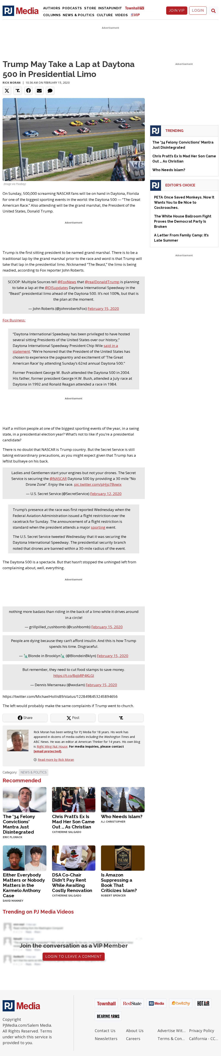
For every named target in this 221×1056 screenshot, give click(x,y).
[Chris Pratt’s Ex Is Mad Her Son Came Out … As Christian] (74, 799)
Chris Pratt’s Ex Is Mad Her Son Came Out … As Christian (73, 821)
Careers (133, 1038)
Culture (105, 15)
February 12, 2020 (106, 493)
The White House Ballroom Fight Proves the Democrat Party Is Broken (182, 221)
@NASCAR (58, 478)
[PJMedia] (21, 10)
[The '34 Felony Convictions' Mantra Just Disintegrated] (24, 799)
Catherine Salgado (66, 832)
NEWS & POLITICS (33, 772)
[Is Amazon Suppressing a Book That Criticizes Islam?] (123, 857)
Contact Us (105, 1030)
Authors (51, 8)
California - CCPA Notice (203, 1038)
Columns (52, 15)
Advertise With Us (172, 1030)
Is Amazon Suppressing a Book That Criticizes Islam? (119, 882)
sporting (98, 527)
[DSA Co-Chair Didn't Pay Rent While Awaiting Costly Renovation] (74, 857)
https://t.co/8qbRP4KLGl (73, 675)
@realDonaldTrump (102, 281)
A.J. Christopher (113, 821)
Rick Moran (12, 82)
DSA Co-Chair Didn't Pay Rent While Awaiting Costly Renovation (72, 882)
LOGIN (198, 10)
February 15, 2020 (103, 308)
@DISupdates (56, 287)
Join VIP (177, 10)
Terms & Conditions (172, 1038)
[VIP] (135, 15)
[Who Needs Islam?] (123, 799)
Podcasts (72, 8)
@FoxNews (67, 281)
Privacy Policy (201, 1030)
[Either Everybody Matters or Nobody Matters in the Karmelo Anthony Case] (24, 857)
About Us (135, 1030)
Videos (121, 15)
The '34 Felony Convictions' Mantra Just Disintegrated (19, 824)
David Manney (13, 900)
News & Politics (79, 15)
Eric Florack (12, 837)
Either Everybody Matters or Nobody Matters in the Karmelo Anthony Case (24, 885)
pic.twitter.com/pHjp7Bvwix (98, 484)
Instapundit (110, 8)
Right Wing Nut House (52, 746)
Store (90, 8)
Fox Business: (14, 320)
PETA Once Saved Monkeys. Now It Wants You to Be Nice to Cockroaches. (184, 202)
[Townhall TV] (136, 8)
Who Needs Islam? (121, 816)
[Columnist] (19, 740)
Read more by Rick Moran (56, 760)
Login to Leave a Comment (73, 956)
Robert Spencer (113, 895)
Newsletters (106, 1038)
